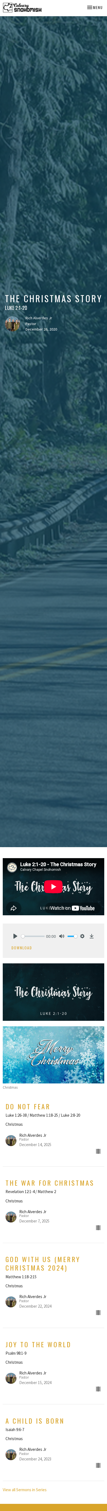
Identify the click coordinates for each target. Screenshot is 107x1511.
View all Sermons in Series (25, 1489)
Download (22, 947)
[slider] (33, 936)
